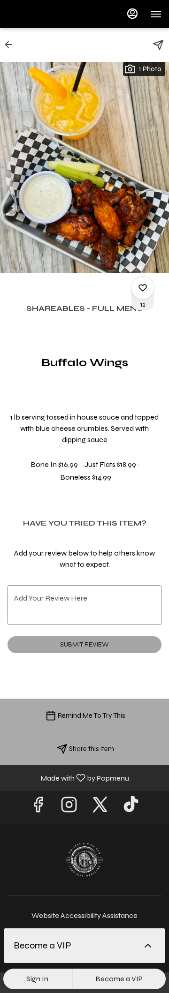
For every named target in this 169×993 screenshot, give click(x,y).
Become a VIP (119, 978)
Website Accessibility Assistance (84, 915)
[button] (11, 44)
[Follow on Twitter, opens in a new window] (100, 808)
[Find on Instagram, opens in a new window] (69, 808)
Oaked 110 (84, 860)
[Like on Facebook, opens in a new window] (38, 808)
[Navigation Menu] (156, 14)
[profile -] (132, 13)
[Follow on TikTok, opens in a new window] (131, 808)
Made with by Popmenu (68, 777)
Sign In (37, 978)
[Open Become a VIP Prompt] (148, 945)
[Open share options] (158, 45)
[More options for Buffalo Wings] (142, 288)
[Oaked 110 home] (50, 14)
